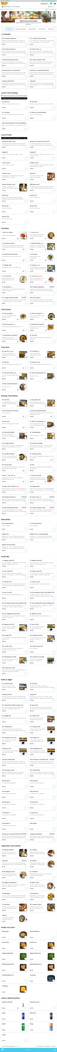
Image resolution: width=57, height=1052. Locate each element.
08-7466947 (6, 1)
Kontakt (53, 1046)
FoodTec (17, 1046)
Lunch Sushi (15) (32, 29)
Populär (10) (10, 29)
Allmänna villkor (40, 1046)
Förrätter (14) (42, 29)
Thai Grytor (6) (51, 29)
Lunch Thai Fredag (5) (20, 29)
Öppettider (48, 1046)
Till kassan (28, 1050)
